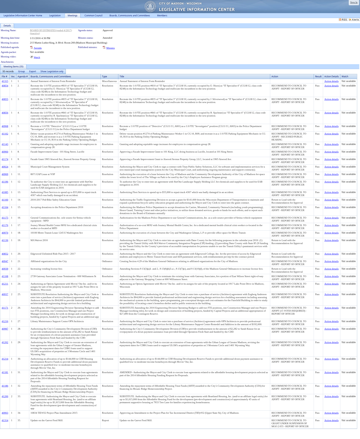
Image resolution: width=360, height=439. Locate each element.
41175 (5, 217)
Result (318, 76)
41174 (5, 159)
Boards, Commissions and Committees (51, 76)
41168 (5, 276)
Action (275, 76)
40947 (5, 261)
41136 (5, 240)
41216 (5, 321)
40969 (5, 174)
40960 (5, 151)
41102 (5, 133)
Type (104, 76)
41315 (5, 81)
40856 (5, 112)
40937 (5, 294)
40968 (5, 126)
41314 (5, 420)
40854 (5, 85)
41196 (5, 181)
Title (122, 76)
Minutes (110, 48)
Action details (331, 81)
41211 (5, 283)
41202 (5, 342)
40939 (5, 268)
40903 (5, 412)
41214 (5, 358)
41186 (5, 385)
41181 (5, 372)
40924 (5, 166)
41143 (5, 144)
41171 (5, 307)
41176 (5, 225)
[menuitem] (8, 71)
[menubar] (33, 71)
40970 (5, 232)
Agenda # (23, 76)
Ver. (13, 76)
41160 (5, 199)
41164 (5, 207)
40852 (5, 253)
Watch (37, 57)
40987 (5, 328)
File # (4, 76)
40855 (5, 99)
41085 (5, 192)
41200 (5, 396)
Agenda (38, 48)
